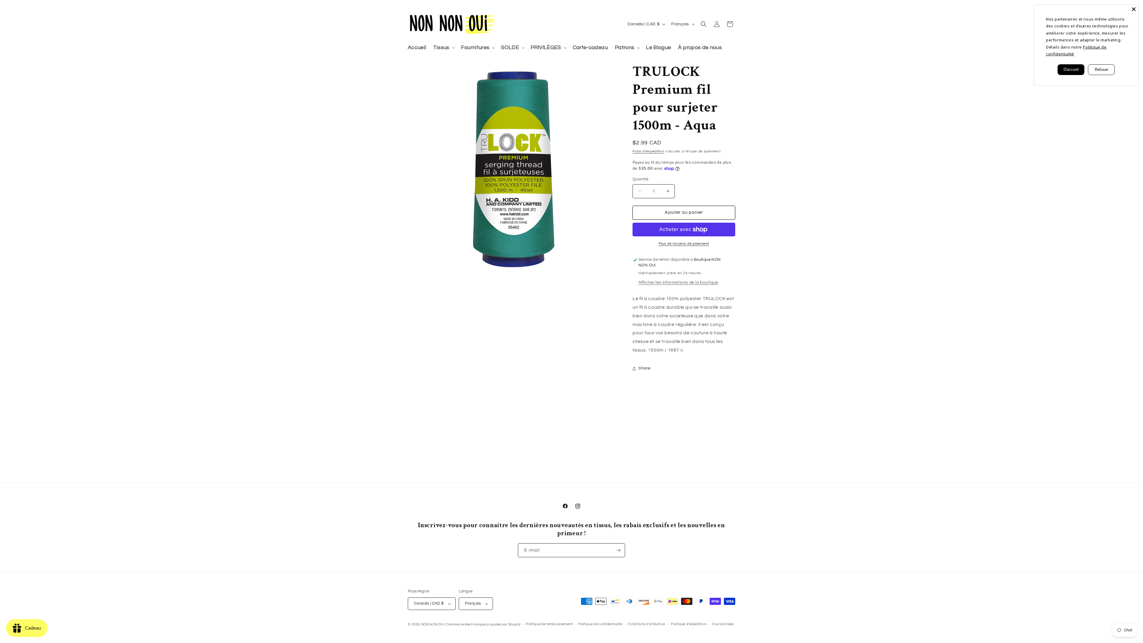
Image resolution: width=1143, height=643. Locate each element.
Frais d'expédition (648, 151)
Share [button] (644, 368)
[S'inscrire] (618, 550)
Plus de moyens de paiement (684, 244)
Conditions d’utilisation (646, 624)
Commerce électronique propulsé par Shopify (483, 624)
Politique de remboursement (549, 624)
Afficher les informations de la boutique (678, 282)
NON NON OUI (433, 624)
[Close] (1134, 9)
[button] (443, 48)
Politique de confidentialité (600, 624)
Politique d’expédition (688, 624)
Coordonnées (723, 624)
